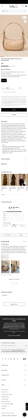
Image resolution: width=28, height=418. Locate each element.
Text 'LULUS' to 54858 (14, 335)
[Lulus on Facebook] (8, 358)
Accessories (5, 295)
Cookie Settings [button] (5, 399)
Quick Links (4, 370)
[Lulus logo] (14, 6)
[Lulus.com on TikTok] (17, 358)
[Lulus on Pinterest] (5, 358)
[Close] (27, 404)
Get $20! (26, 407)
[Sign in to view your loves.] (22, 6)
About (3, 384)
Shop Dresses (5, 365)
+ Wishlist (14, 114)
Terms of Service (15, 350)
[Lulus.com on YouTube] (14, 358)
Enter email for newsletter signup (8, 345)
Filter (21, 235)
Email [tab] (20, 88)
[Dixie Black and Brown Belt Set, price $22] (22, 180)
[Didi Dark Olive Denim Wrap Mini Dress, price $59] (13, 180)
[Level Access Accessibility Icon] (24, 358)
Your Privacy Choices (6, 403)
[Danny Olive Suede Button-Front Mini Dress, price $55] (5, 180)
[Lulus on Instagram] (2, 358)
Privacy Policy (23, 101)
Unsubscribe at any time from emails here (18, 351)
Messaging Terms (16, 101)
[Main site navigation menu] (2, 6)
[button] (24, 17)
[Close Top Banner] (26, 2)
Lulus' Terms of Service (7, 101)
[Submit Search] (25, 11)
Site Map (3, 408)
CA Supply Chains (5, 396)
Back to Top (14, 304)
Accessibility (4, 406)
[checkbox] (14, 212)
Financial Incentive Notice (8, 102)
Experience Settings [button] (6, 401)
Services (4, 380)
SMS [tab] (7, 88)
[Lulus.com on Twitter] (11, 358)
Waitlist (14, 109)
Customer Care (5, 375)
